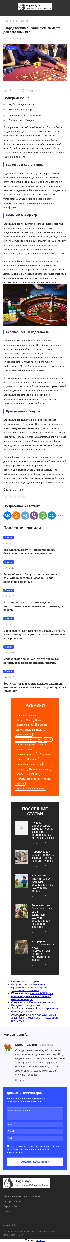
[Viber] (34, 515)
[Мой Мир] (52, 515)
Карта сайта (10, 1206)
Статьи (20, 773)
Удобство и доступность (22, 104)
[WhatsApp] (43, 515)
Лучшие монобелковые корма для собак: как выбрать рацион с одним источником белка (43, 830)
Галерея (43, 724)
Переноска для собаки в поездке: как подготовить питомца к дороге (43, 856)
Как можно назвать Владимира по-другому (32, 1004)
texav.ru (40, 1240)
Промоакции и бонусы (21, 120)
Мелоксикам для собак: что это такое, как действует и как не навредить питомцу (31, 661)
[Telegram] (25, 515)
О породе (45, 754)
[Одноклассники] (16, 515)
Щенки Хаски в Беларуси (30, 788)
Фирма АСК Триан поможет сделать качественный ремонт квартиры (32, 996)
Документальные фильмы (30, 729)
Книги (43, 744)
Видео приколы (25, 724)
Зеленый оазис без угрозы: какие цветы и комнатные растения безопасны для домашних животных (32, 578)
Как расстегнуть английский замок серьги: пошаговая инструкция (34, 1017)
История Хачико (12, 1201)
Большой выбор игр (20, 109)
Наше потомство (25, 754)
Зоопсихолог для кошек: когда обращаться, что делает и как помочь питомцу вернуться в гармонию (34, 687)
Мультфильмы (24, 749)
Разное (24, 20)
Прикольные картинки (28, 764)
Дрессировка (23, 734)
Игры (48, 739)
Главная (8, 20)
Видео (38, 720)
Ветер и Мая (23, 720)
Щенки (20, 783)
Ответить (21, 1080)
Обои (19, 759)
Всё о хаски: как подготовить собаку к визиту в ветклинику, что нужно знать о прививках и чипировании (34, 634)
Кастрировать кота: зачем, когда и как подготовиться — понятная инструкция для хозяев (33, 606)
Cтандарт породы (26, 715)
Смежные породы (39, 769)
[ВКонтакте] (7, 515)
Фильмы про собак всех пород (33, 778)
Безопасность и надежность (24, 114)
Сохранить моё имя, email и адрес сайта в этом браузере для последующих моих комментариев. (33, 1149)
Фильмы (33, 773)
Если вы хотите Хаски (28, 739)
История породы (25, 744)
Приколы (32, 759)
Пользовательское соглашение (21, 1196)
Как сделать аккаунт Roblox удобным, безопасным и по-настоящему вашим (29, 551)
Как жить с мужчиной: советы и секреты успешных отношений (29, 987)
